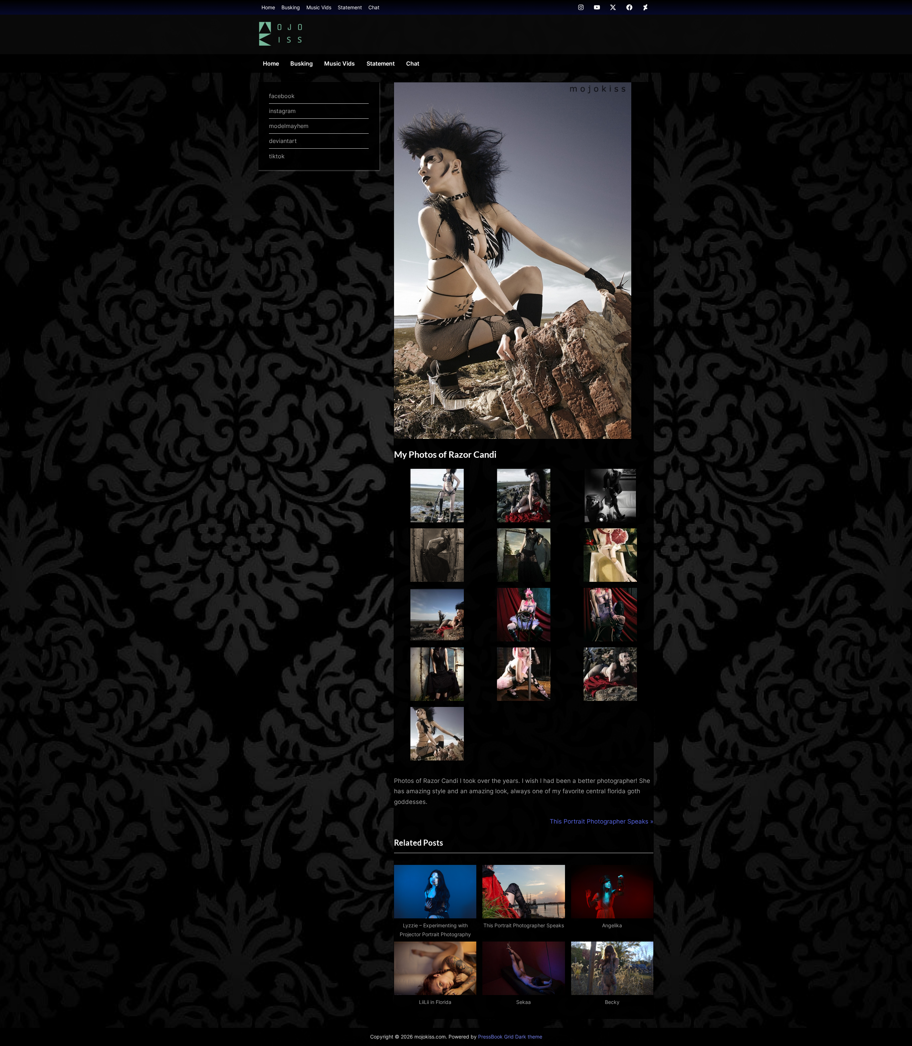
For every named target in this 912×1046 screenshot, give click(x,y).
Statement (350, 7)
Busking (290, 7)
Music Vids (318, 7)
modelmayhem (289, 125)
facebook (282, 95)
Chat (373, 7)
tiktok (277, 156)
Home (268, 7)
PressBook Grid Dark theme (510, 1037)
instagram (282, 110)
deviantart (283, 140)
